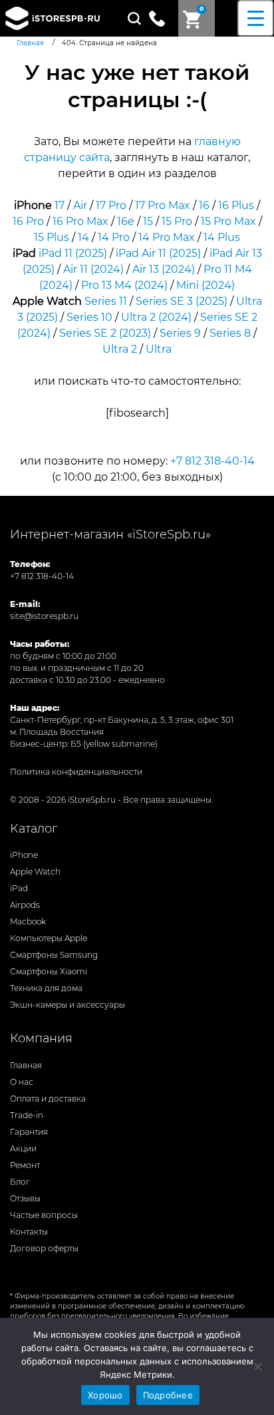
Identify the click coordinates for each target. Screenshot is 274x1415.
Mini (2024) (205, 285)
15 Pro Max (228, 221)
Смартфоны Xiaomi (48, 971)
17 (60, 205)
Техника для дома (46, 988)
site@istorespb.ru (44, 616)
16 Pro (28, 221)
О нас (21, 1082)
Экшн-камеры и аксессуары (67, 1005)
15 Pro (177, 221)
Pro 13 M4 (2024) (124, 285)
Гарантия (29, 1132)
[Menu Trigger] (255, 18)
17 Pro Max (162, 205)
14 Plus (222, 237)
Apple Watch (35, 872)
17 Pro (111, 205)
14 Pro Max (166, 237)
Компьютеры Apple (48, 938)
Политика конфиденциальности (76, 772)
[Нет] (257, 1366)
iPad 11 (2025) (73, 253)
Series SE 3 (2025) (181, 301)
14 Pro (114, 237)
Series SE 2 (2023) (105, 333)
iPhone (24, 855)
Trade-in (26, 1115)
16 (204, 205)
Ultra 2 (119, 349)
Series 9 (180, 333)
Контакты (29, 1232)
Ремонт (25, 1165)
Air (80, 205)
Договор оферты (44, 1248)
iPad (19, 888)
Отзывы (25, 1198)
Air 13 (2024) (163, 269)
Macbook (28, 921)
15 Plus (51, 237)
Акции (23, 1148)
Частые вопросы (44, 1215)
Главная (26, 1065)
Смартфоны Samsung (54, 955)
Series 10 (89, 317)
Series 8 (230, 333)
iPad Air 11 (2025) (158, 253)
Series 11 (105, 301)
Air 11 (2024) (93, 269)
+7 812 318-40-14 (212, 461)
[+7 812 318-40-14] (162, 17)
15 (148, 221)
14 (83, 237)
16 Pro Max (80, 221)
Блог (20, 1182)
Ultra (159, 349)
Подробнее (168, 1395)
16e (125, 221)
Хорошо (105, 1395)
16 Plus (236, 205)
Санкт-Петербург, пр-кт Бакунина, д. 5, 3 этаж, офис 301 (121, 720)
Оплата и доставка (48, 1099)
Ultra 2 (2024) (156, 317)
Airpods (25, 905)
